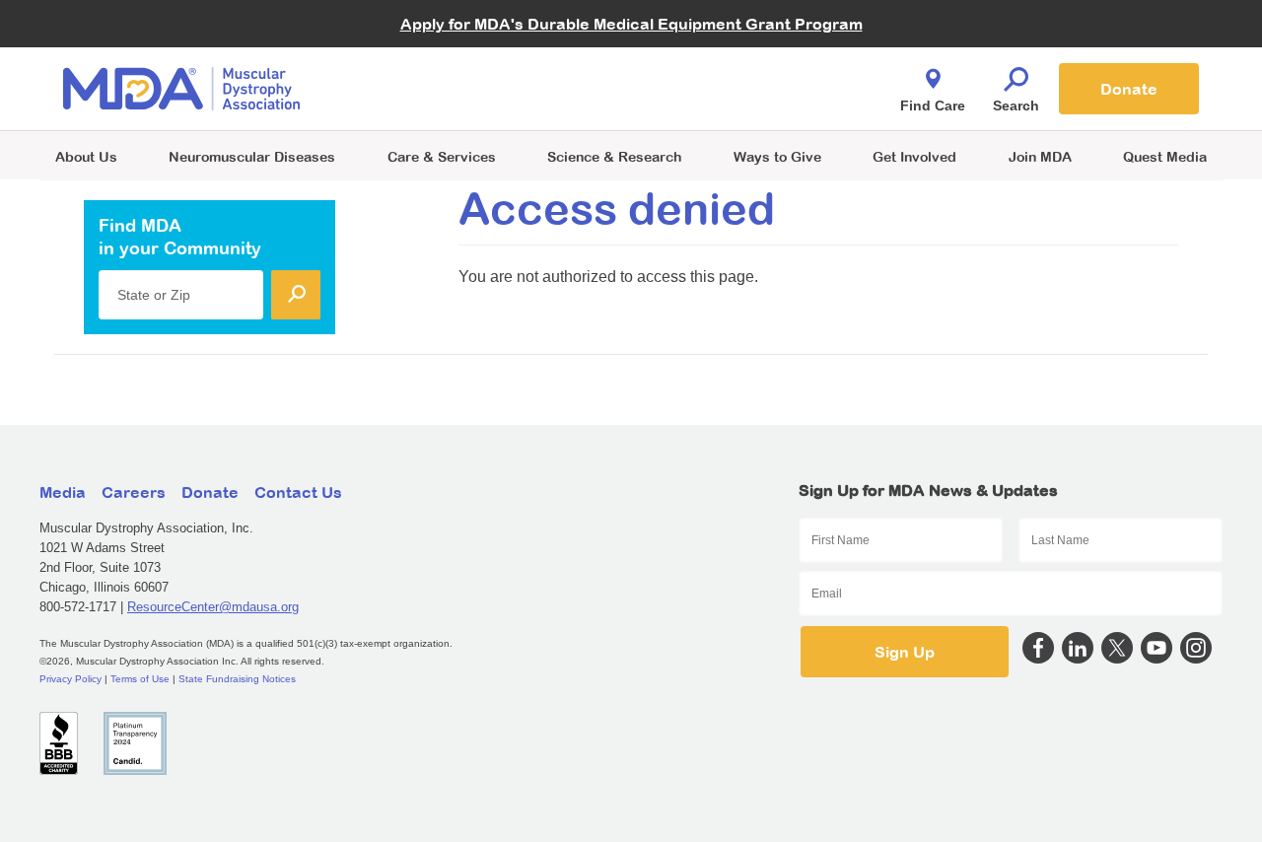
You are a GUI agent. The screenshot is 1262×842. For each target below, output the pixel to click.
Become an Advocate (443, 48)
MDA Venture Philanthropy (729, 64)
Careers (134, 492)
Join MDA (1040, 156)
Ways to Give (777, 156)
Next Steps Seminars (443, 90)
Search (1016, 105)
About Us (86, 156)
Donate (1128, 89)
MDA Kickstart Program (721, 99)
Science (614, 156)
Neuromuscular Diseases (252, 156)
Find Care (932, 105)
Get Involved (914, 156)
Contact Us (298, 492)
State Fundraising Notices (237, 678)
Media (62, 492)
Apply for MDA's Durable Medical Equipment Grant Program (631, 24)
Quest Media (1165, 156)
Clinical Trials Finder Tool (454, 64)
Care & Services (441, 156)
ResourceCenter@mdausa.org (213, 606)
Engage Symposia (434, 55)
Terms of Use (140, 678)
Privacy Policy (70, 678)
